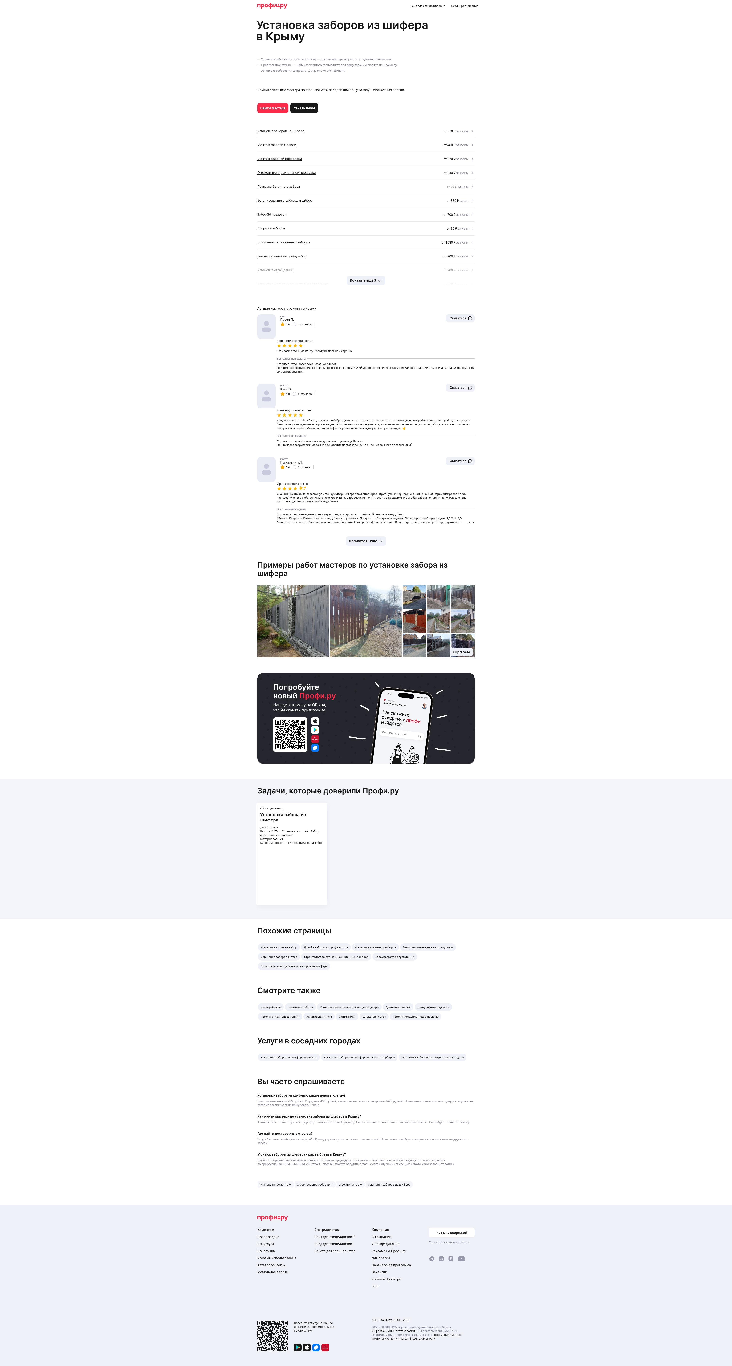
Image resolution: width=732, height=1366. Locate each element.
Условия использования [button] (276, 1258)
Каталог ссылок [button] (269, 1265)
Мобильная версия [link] (272, 1272)
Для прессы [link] (381, 1258)
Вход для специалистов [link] (333, 1244)
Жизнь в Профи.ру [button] (386, 1279)
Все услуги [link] (265, 1244)
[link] (272, 108)
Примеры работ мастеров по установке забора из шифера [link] (352, 569)
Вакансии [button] (379, 1272)
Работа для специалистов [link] (335, 1251)
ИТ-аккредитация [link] (385, 1244)
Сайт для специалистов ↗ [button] (335, 1237)
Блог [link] (375, 1286)
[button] (460, 318)
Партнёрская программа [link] (391, 1265)
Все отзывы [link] (266, 1251)
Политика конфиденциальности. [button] (413, 1338)
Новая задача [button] (268, 1237)
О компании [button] (381, 1237)
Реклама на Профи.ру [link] (389, 1251)
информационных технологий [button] (393, 1331)
